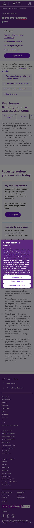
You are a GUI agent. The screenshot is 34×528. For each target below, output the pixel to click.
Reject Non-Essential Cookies (17, 285)
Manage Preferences (17, 281)
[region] (17, 264)
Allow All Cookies (17, 277)
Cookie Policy (14, 274)
